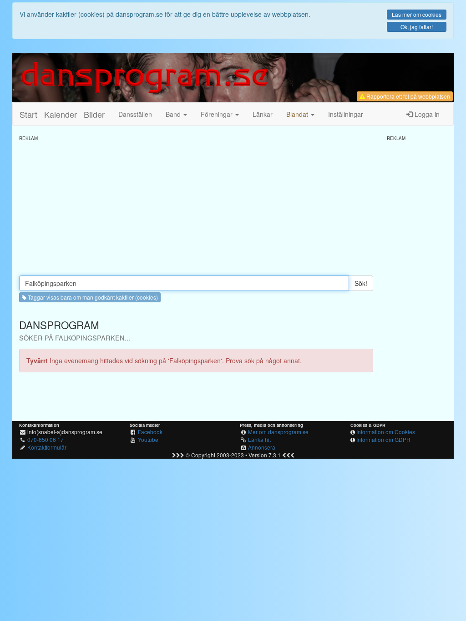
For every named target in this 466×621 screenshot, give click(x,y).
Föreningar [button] (217, 114)
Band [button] (174, 114)
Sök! (361, 283)
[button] (300, 114)
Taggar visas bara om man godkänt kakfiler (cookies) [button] (92, 297)
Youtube (148, 439)
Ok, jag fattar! (416, 26)
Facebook (150, 432)
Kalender (60, 114)
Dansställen (135, 114)
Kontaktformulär (46, 447)
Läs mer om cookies (416, 14)
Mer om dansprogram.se (278, 432)
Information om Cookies (385, 432)
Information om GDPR (383, 439)
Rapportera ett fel (407, 96)
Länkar (263, 114)
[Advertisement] (196, 205)
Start (28, 114)
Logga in (426, 114)
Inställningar (345, 114)
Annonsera (261, 447)
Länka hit (259, 439)
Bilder (94, 114)
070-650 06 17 (45, 439)
